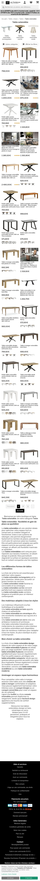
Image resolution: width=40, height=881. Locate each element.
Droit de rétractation (20, 774)
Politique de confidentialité (20, 791)
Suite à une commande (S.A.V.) (20, 851)
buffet (13, 694)
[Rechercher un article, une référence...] (3, 7)
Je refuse (10, 878)
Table (21, 19)
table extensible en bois (16, 609)
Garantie (20, 767)
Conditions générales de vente (20, 827)
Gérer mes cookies (20, 830)
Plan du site (20, 834)
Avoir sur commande (20, 777)
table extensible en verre (16, 620)
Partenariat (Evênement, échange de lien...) (20, 855)
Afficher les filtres (31, 44)
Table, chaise (13, 19)
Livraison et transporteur (20, 780)
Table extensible (30, 19)
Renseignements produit (20, 844)
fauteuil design (28, 698)
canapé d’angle (22, 688)
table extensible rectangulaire (17, 577)
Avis (20, 794)
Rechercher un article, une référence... (18, 7)
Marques (20, 837)
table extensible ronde (14, 584)
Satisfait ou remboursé (20, 770)
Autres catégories (11, 44)
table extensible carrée (14, 588)
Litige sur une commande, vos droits (20, 787)
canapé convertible (10, 690)
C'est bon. (28, 878)
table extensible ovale (13, 592)
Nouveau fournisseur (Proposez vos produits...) (20, 858)
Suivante (20, 511)
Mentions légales (20, 823)
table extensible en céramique (19, 613)
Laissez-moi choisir (9, 874)
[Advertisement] (20, 741)
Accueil (4, 19)
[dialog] (20, 872)
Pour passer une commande (20, 848)
